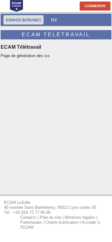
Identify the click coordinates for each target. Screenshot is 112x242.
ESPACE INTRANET (23, 20)
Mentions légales (80, 217)
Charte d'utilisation (61, 222)
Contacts (28, 217)
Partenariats (31, 222)
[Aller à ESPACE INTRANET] (17, 6)
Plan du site (50, 217)
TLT (54, 20)
